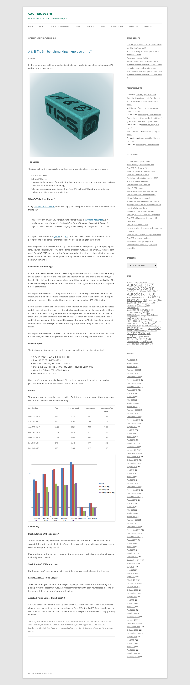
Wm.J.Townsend (133, 131)
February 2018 (133, 410)
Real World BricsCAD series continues (142, 191)
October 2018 (132, 383)
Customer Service (140, 309)
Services (148, 26)
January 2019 (132, 373)
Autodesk (141, 294)
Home (30, 26)
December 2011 (133, 526)
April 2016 (131, 480)
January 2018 (132, 413)
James (57, 236)
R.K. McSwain (132, 101)
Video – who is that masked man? (141, 211)
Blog (78, 26)
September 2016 (133, 463)
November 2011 (133, 530)
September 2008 (133, 633)
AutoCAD (61, 621)
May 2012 (131, 510)
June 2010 (131, 570)
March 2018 (132, 406)
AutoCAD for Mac (151, 291)
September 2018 (133, 386)
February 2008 (133, 656)
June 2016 (131, 473)
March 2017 (132, 443)
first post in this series (44, 206)
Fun (145, 314)
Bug (48, 628)
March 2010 (132, 580)
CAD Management (147, 303)
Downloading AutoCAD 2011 (138, 58)
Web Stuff (146, 343)
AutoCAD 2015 (72, 621)
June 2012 (131, 506)
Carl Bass (131, 306)
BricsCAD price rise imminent (139, 238)
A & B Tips (53, 621)
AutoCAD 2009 (140, 288)
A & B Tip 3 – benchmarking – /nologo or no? (60, 51)
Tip (77, 624)
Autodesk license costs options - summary (144, 71)
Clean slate (55, 628)
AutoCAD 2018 (97, 621)
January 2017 (132, 450)
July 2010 (130, 566)
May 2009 (131, 606)
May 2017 (131, 436)
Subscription (139, 333)
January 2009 (132, 620)
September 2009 (133, 593)
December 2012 (133, 486)
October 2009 (132, 590)
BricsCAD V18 (58, 624)
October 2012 (132, 493)
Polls (133, 328)
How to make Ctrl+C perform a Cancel (142, 61)
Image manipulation (136, 316)
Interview (135, 318)
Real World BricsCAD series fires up (141, 194)
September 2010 (133, 560)
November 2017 (133, 420)
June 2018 (131, 396)
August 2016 (132, 466)
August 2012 (132, 500)
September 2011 (133, 536)
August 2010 (132, 563)
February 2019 (133, 370)
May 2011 (131, 546)
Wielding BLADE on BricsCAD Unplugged (143, 214)
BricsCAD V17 (46, 624)
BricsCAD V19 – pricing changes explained (144, 234)
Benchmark (33, 628)
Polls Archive (117, 26)
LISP (131, 321)
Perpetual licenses (151, 325)
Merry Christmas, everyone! (138, 198)
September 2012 (133, 496)
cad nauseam (40, 13)
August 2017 (132, 426)
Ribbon (131, 330)
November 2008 (133, 626)
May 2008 (131, 646)
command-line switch (93, 219)
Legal (102, 26)
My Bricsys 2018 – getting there (140, 241)
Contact (90, 26)
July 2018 (130, 393)
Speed (81, 628)
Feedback (133, 314)
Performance (70, 624)
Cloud (143, 305)
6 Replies (31, 58)
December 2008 (133, 623)
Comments (133, 307)
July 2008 (130, 640)
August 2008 (132, 636)
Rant (143, 328)
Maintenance (144, 321)
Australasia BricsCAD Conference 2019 (142, 178)
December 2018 (133, 376)
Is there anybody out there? (149, 114)
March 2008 (132, 653)
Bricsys (155, 300)
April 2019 (131, 363)
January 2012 (132, 523)
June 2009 (131, 603)
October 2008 (132, 630)
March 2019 (132, 366)
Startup (88, 628)
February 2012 (133, 520)
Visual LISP (133, 344)
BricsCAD (36, 624)
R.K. (66, 236)
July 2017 (130, 430)
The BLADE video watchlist (138, 181)
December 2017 (133, 416)
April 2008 (131, 650)
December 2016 (133, 453)
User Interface (139, 339)
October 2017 (132, 423)
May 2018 (131, 400)
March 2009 (132, 613)
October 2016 (132, 460)
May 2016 (131, 476)
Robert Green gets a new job (138, 184)
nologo (63, 628)
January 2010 (132, 586)
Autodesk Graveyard (60, 26)
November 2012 (133, 490)
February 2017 (133, 446)
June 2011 (131, 543)
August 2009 (132, 596)
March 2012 (132, 516)
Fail (145, 312)
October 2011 (132, 533)
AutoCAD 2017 (84, 621)
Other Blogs (149, 323)
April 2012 (131, 513)
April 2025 (131, 360)
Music (157, 321)
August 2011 (132, 540)
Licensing (148, 319)
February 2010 (133, 583)
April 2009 (131, 610)
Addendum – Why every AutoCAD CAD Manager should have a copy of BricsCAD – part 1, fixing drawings (144, 204)
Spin (153, 330)
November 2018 (133, 380)
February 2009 (133, 616)
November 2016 (133, 456)
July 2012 (130, 503)
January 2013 (132, 483)
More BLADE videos (135, 188)
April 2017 (131, 440)
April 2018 (131, 403)
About (42, 26)
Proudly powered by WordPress (40, 673)
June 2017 (131, 433)
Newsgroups (134, 323)
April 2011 (131, 550)
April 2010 (131, 576)
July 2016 (130, 470)
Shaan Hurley (142, 331)
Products (133, 26)
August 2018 (132, 390)
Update (143, 336)
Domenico (131, 118)
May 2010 (131, 573)
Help (154, 314)
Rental (154, 328)
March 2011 (132, 553)
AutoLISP (154, 297)
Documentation (134, 312)
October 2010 (132, 556)
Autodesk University (137, 297)
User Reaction (134, 341)
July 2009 (130, 600)
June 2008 (131, 643)
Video (147, 341)
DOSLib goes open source (137, 224)
